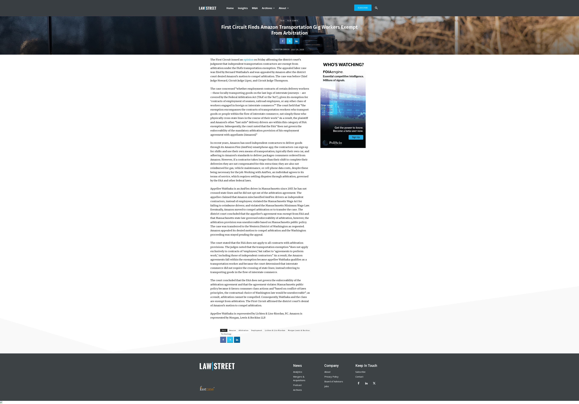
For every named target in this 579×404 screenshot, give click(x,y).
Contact (359, 376)
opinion (248, 59)
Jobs (326, 386)
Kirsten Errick (282, 49)
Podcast (297, 385)
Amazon (232, 330)
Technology (226, 334)
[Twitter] (289, 41)
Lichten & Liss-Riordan (275, 330)
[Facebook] (283, 41)
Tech (282, 21)
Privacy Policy (331, 376)
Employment (256, 330)
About (327, 371)
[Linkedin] (296, 41)
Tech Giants (292, 21)
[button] (376, 8)
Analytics (297, 371)
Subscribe (360, 371)
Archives (297, 389)
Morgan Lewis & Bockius (299, 330)
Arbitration (243, 330)
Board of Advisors (333, 381)
